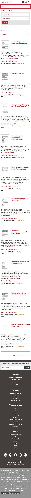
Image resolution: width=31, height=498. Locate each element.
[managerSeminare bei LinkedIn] (5, 454)
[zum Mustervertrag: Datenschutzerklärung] (5, 77)
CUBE (15, 410)
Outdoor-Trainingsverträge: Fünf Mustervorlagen (20, 325)
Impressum (15, 443)
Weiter (27, 367)
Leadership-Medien (15, 379)
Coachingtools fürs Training (15, 419)
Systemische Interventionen (15, 424)
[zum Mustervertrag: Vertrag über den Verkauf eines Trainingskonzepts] (5, 265)
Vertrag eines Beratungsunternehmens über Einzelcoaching (19, 232)
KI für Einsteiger (15, 417)
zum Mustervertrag (13, 58)
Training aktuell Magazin (15, 393)
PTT (15, 408)
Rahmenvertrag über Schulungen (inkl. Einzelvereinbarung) (17, 137)
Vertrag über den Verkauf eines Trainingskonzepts (20, 262)
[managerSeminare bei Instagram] (10, 454)
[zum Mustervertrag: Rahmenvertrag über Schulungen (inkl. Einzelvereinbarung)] (5, 139)
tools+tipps (15, 412)
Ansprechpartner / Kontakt (15, 434)
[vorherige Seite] (16, 355)
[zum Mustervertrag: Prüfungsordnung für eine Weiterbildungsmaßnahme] (5, 297)
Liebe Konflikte (15, 426)
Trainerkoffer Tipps (15, 400)
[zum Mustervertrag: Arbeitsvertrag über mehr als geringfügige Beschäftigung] (5, 45)
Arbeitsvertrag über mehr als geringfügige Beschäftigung (19, 42)
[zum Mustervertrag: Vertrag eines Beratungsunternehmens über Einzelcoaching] (5, 234)
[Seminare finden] (15, 463)
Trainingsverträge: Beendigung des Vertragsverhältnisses (20, 105)
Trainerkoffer (3, 10)
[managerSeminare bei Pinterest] (25, 454)
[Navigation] (28, 2)
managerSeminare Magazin (15, 377)
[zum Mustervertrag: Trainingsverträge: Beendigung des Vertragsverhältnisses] (5, 109)
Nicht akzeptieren (14, 493)
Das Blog (15, 384)
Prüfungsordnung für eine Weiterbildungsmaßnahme (18, 294)
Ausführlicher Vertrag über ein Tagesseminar (20, 199)
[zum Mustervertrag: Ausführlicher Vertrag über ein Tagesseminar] (5, 202)
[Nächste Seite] (29, 355)
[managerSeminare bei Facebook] (15, 454)
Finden (5, 22)
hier (22, 490)
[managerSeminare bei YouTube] (20, 454)
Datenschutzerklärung (17, 73)
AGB (15, 436)
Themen (15, 445)
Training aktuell (20, 63)
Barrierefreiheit (15, 438)
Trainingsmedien (15, 395)
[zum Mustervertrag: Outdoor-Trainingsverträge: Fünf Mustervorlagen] (5, 328)
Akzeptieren (5, 493)
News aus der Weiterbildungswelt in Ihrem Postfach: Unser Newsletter (15, 364)
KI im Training (15, 415)
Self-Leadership (15, 382)
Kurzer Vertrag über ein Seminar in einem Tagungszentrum (20, 168)
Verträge (10, 10)
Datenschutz (16, 441)
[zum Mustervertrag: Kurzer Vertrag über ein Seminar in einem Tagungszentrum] (5, 171)
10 (27, 355)
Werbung (15, 448)
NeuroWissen (15, 421)
